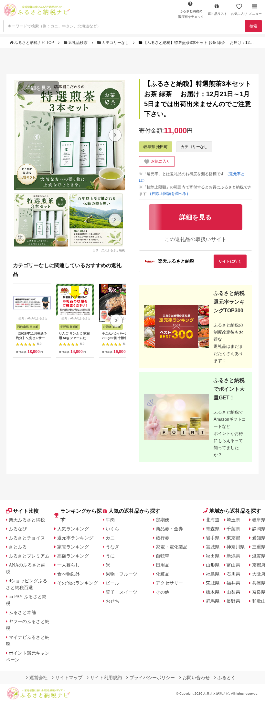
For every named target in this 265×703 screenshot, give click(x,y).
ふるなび (18, 529)
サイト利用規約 (106, 677)
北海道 (212, 519)
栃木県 (212, 592)
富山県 (233, 565)
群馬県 (212, 601)
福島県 (212, 574)
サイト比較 (26, 511)
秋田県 (212, 556)
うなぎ (112, 547)
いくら (112, 529)
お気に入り (239, 13)
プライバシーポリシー (152, 677)
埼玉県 (233, 519)
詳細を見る (38, 88)
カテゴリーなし (115, 42)
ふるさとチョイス (27, 538)
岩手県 (212, 538)
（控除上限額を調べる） (169, 193)
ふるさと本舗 (22, 612)
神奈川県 (236, 547)
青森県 (212, 529)
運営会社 (38, 677)
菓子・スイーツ (121, 592)
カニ (110, 538)
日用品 (162, 565)
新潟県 (233, 556)
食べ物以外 (68, 574)
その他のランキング (77, 583)
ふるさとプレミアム (29, 556)
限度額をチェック (191, 13)
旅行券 (162, 538)
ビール (112, 583)
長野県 (233, 601)
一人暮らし (68, 565)
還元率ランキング (75, 538)
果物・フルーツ (121, 574)
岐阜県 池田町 (155, 147)
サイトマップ (68, 677)
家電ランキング (73, 547)
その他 (162, 592)
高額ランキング (73, 556)
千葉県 (233, 529)
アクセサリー (169, 583)
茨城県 (212, 583)
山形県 (212, 565)
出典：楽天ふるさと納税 (109, 250)
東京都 (233, 538)
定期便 (162, 519)
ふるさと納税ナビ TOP (34, 42)
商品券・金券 (169, 529)
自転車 (162, 556)
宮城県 (212, 547)
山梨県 (233, 592)
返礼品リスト (217, 13)
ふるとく (226, 677)
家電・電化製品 (171, 547)
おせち (112, 601)
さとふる (18, 547)
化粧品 (162, 574)
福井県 (233, 583)
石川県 (233, 574)
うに (110, 556)
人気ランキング (73, 529)
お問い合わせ (196, 677)
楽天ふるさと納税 (27, 519)
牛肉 (110, 519)
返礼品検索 (78, 42)
